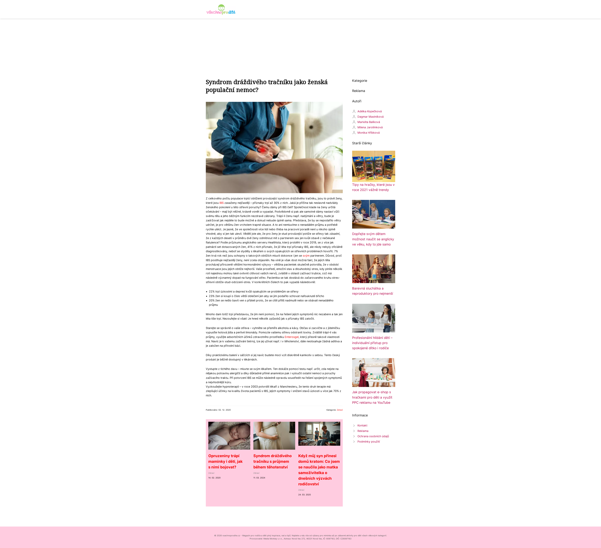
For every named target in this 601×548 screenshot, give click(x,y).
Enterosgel (292, 337)
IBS (221, 202)
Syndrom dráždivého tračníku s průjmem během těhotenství (272, 461)
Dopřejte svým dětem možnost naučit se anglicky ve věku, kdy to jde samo (373, 239)
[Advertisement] (300, 42)
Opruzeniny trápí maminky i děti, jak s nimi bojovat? (225, 461)
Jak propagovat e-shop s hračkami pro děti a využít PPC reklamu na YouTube (372, 397)
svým (306, 255)
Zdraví (340, 410)
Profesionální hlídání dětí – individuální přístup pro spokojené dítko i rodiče (372, 343)
